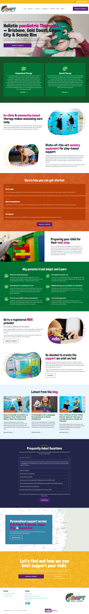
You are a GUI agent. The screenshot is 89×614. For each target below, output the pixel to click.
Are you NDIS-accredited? (26, 477)
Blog (58, 8)
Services (37, 8)
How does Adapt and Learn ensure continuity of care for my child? (36, 489)
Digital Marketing (17, 610)
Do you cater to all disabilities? (27, 473)
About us (30, 8)
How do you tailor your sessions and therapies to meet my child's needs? (37, 480)
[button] (44, 457)
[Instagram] (29, 603)
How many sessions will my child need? (29, 486)
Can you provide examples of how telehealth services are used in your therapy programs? (41, 483)
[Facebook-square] (26, 603)
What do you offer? (24, 470)
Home (25, 8)
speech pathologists (67, 251)
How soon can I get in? (25, 457)
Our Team (52, 8)
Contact (62, 8)
